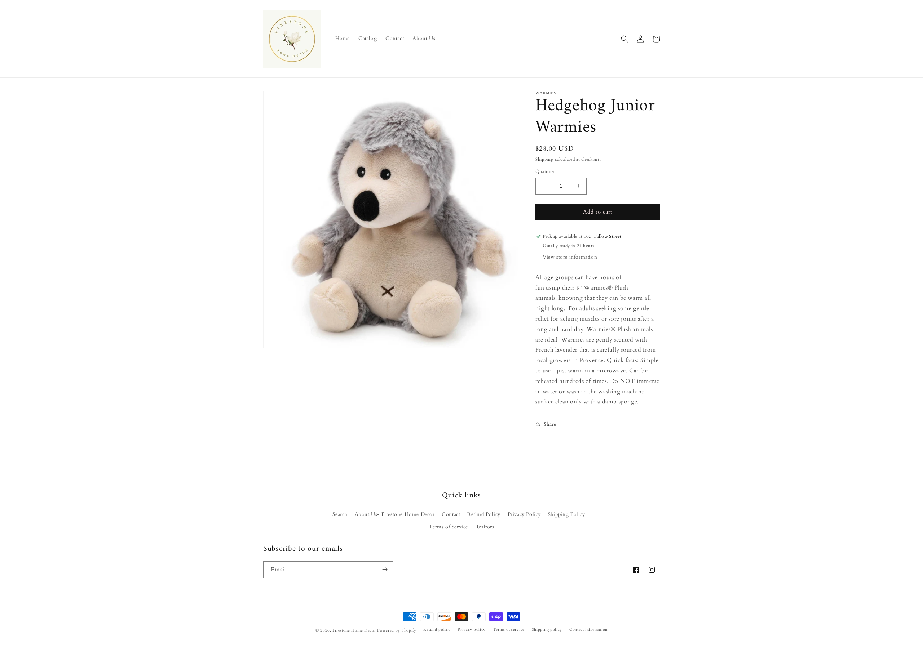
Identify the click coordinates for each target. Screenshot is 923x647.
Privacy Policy (524, 514)
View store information (570, 257)
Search (340, 514)
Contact (451, 514)
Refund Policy (483, 514)
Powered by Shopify (396, 630)
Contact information (588, 630)
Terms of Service (448, 526)
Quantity (545, 171)
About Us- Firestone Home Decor (395, 514)
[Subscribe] (385, 569)
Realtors (484, 526)
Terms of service (509, 630)
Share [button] (550, 424)
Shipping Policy (566, 514)
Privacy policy (472, 630)
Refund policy (436, 630)
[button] (624, 39)
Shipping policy (547, 630)
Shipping (544, 159)
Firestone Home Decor (354, 630)
